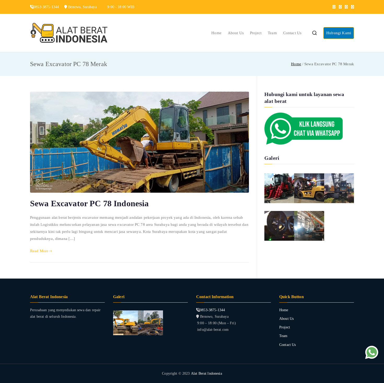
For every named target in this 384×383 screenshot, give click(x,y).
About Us (236, 33)
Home (216, 33)
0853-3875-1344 (212, 310)
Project (255, 33)
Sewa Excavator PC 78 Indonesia (89, 203)
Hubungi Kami (338, 33)
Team (272, 33)
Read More (39, 251)
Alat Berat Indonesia (206, 373)
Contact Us (292, 33)
